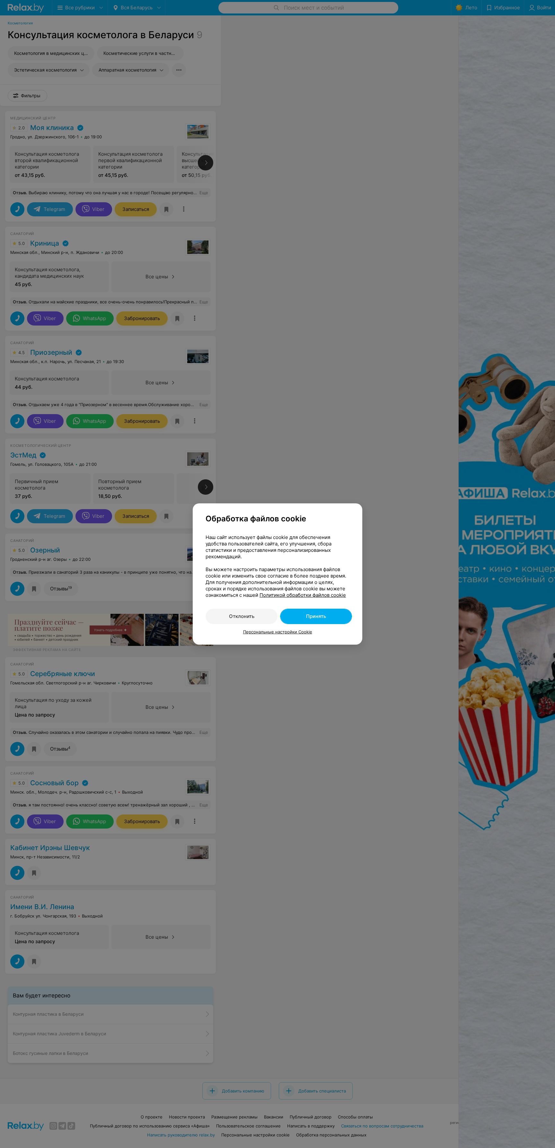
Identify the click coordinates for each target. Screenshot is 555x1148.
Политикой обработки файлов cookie (303, 595)
